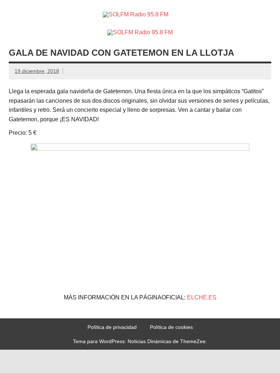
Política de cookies (171, 327)
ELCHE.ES (202, 297)
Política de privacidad (112, 327)
